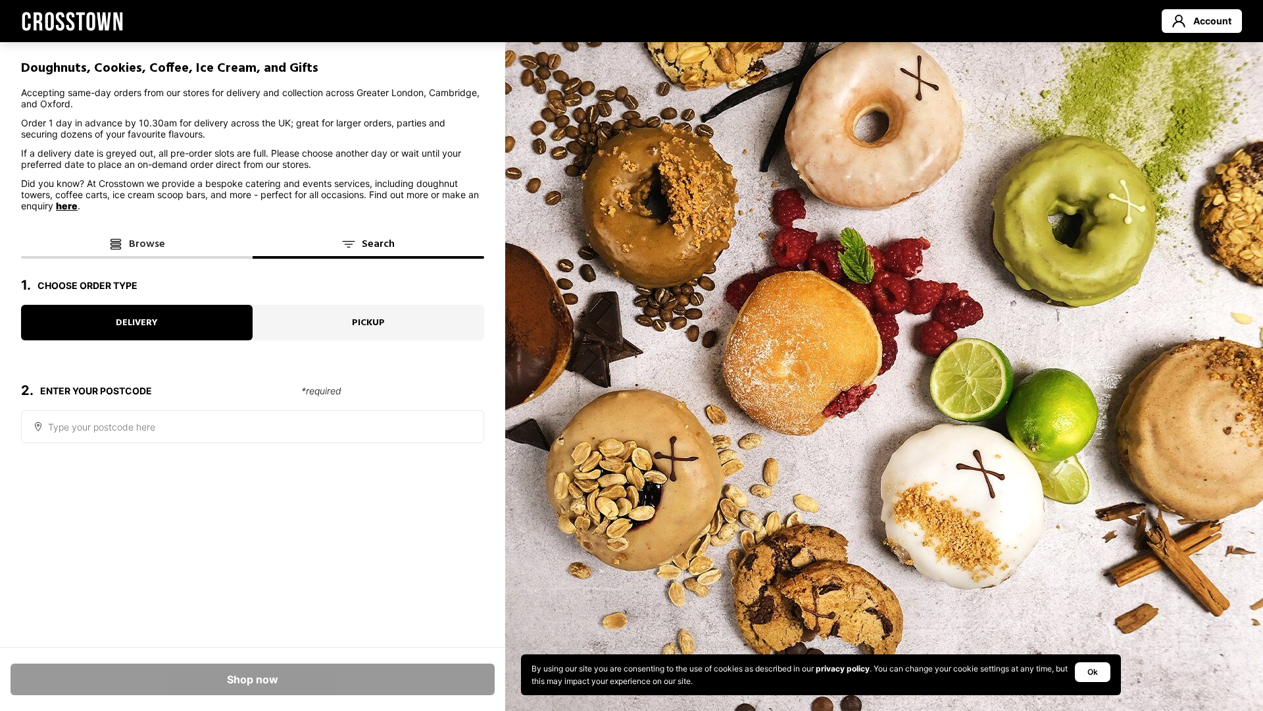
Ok (1092, 672)
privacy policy (843, 668)
